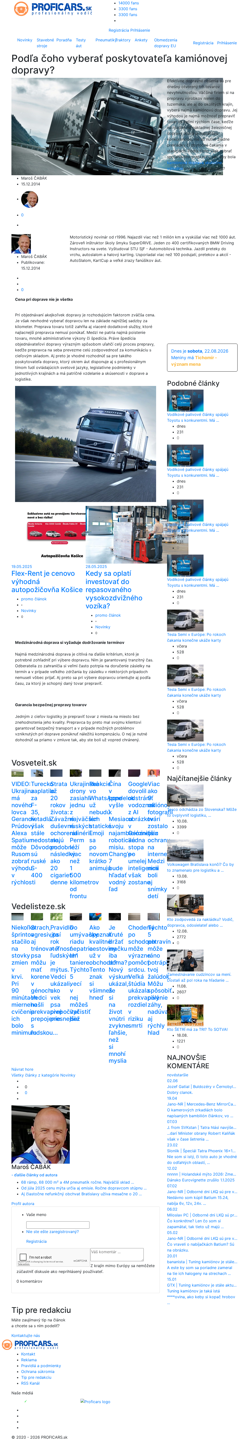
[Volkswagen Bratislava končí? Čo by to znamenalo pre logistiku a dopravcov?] (185, 850)
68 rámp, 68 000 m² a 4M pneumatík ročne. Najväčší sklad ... (77, 1182)
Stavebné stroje (45, 42)
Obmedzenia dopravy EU (165, 42)
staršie (182, 1074)
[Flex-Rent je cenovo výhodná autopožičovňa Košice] (62, 534)
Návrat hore (22, 1069)
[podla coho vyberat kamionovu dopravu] (103, 443)
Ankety (141, 39)
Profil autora (22, 1203)
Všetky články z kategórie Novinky (43, 1075)
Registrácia (119, 30)
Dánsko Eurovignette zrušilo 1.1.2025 (201, 1180)
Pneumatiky (104, 39)
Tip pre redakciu (36, 1377)
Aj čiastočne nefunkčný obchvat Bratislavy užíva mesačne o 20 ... (81, 1193)
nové (171, 1074)
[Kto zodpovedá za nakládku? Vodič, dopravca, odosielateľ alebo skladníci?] (185, 905)
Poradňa (64, 39)
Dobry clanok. (180, 1092)
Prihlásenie (140, 30)
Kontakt (28, 1354)
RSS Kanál (30, 1383)
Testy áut (81, 42)
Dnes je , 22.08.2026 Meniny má (199, 357)
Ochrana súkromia (37, 1371)
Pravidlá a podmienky (41, 1365)
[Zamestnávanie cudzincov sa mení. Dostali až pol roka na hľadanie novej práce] (185, 960)
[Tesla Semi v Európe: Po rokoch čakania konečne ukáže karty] (185, 620)
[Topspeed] (37, 1401)
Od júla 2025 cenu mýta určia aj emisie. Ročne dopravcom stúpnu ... (84, 1188)
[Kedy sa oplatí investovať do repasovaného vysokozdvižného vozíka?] (137, 534)
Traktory (123, 39)
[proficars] (55, 8)
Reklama (29, 1359)
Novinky (24, 39)
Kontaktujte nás (25, 1335)
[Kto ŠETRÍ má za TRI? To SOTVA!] (185, 1015)
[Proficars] (95, 1401)
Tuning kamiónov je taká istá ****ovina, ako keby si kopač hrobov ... (201, 1297)
